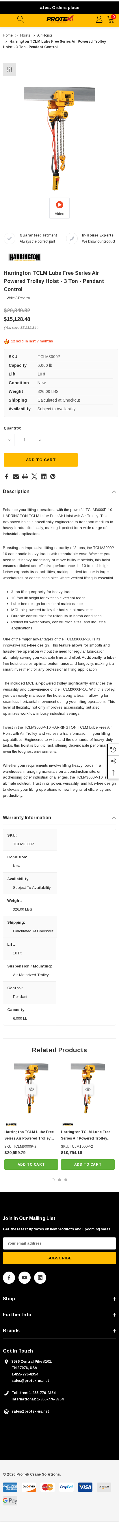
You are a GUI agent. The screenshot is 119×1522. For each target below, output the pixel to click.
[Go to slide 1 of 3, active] (53, 1179)
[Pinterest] (53, 476)
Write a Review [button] (18, 298)
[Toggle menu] (8, 18)
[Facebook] (7, 476)
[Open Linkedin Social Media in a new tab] (40, 1278)
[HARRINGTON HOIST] (24, 257)
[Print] (25, 476)
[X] (34, 476)
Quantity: (12, 428)
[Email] (16, 476)
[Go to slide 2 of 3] (59, 1179)
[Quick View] (31, 1089)
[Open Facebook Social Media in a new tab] (9, 1278)
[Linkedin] (44, 476)
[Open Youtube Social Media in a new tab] (24, 1278)
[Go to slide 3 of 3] (65, 1179)
